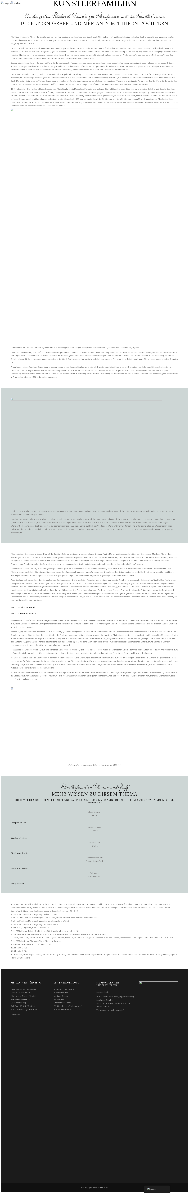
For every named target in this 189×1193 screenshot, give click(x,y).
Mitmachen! (59, 999)
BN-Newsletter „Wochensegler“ (68, 1006)
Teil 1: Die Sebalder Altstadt (23, 607)
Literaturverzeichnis (62, 1002)
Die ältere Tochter (19, 838)
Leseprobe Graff (18, 822)
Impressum (16, 1014)
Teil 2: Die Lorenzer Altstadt (23, 613)
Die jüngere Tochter (20, 853)
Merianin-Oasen (61, 996)
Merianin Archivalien (19, 868)
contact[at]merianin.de (27, 1009)
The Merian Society (62, 1009)
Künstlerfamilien (61, 992)
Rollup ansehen (17, 883)
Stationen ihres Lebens (64, 989)
